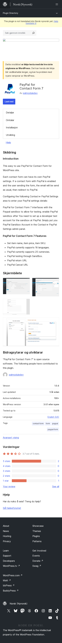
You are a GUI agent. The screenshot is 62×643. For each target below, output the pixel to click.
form (48, 423)
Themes (36, 531)
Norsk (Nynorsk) (18, 603)
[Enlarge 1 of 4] (26, 281)
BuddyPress (11, 590)
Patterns (37, 541)
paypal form (53, 429)
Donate (37, 560)
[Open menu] (57, 4)
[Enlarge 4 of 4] (55, 321)
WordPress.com (12, 575)
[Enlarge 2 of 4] (55, 281)
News (6, 531)
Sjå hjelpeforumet (12, 508)
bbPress (9, 585)
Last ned (9, 101)
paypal (55, 423)
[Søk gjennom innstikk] (33, 33)
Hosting (7, 536)
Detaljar (10, 112)
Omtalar (10, 120)
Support (7, 555)
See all (55, 486)
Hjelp (8, 142)
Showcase (38, 525)
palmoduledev (30, 93)
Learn (6, 550)
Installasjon (12, 127)
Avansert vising (11, 437)
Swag (36, 565)
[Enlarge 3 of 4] (26, 302)
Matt (7, 580)
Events (36, 555)
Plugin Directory (10, 13)
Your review (9, 486)
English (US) (53, 417)
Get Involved (39, 550)
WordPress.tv (11, 565)
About (6, 525)
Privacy (7, 541)
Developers (9, 560)
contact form (38, 423)
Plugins (36, 536)
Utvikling (10, 135)
